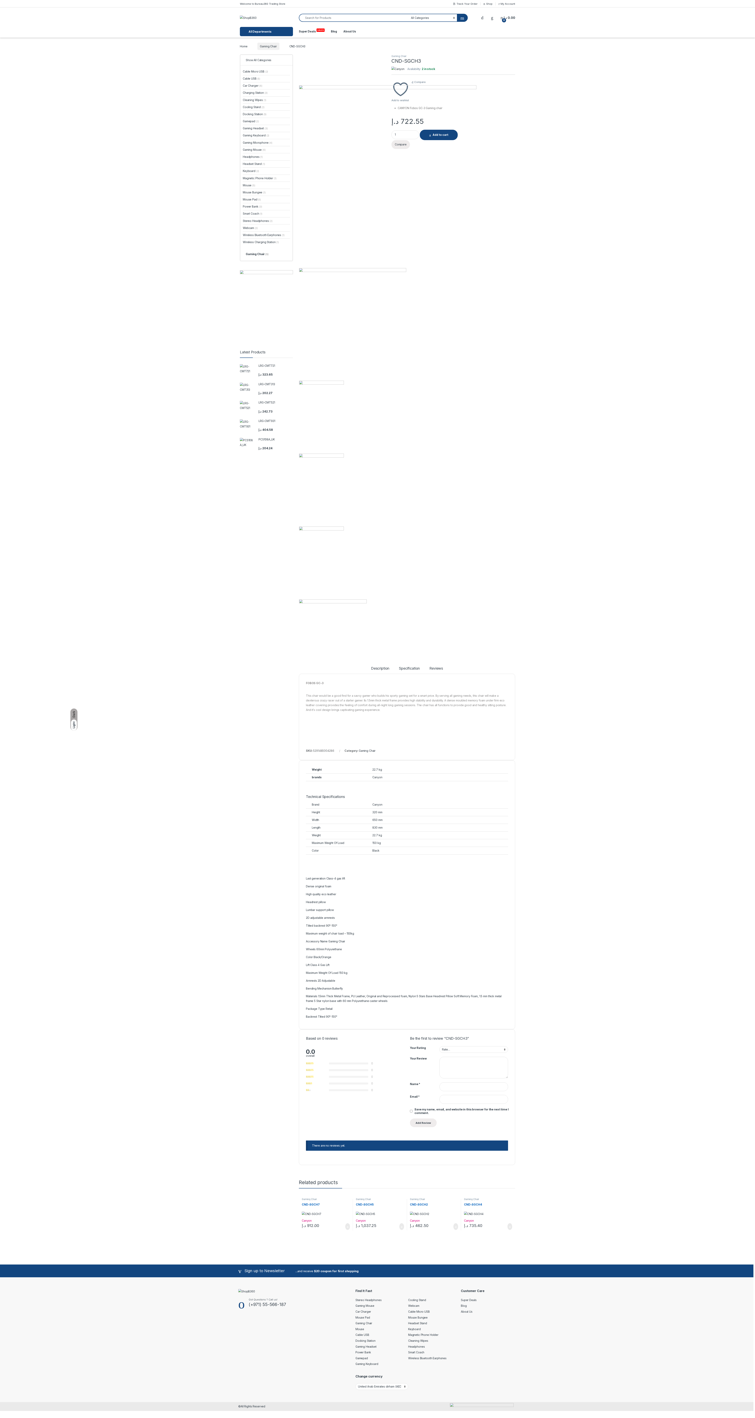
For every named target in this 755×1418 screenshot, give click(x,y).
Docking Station (254, 114)
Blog (334, 31)
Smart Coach (252, 213)
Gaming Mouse (254, 149)
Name (415, 1084)
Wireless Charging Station (261, 242)
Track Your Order (467, 3)
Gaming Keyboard (256, 135)
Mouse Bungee (254, 192)
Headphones (253, 156)
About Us (349, 31)
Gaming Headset (255, 128)
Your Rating (418, 1047)
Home (243, 46)
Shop (489, 3)
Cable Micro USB (255, 71)
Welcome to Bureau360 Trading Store (262, 3)
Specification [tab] (409, 668)
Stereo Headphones (258, 220)
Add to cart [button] (347, 1226)
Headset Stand (254, 163)
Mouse (249, 185)
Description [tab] (380, 668)
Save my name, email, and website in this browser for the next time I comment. (461, 1111)
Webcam (250, 228)
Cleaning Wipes (254, 100)
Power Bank (252, 206)
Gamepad (251, 121)
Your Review (418, 1058)
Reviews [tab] (436, 668)
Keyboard (251, 171)
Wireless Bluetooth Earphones (264, 235)
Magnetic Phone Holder (259, 178)
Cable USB (251, 78)
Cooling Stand (253, 107)
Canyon (307, 1220)
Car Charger (252, 85)
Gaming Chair (268, 46)
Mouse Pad (252, 199)
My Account (508, 3)
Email (415, 1096)
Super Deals (311, 31)
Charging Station (255, 92)
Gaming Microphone (257, 142)
